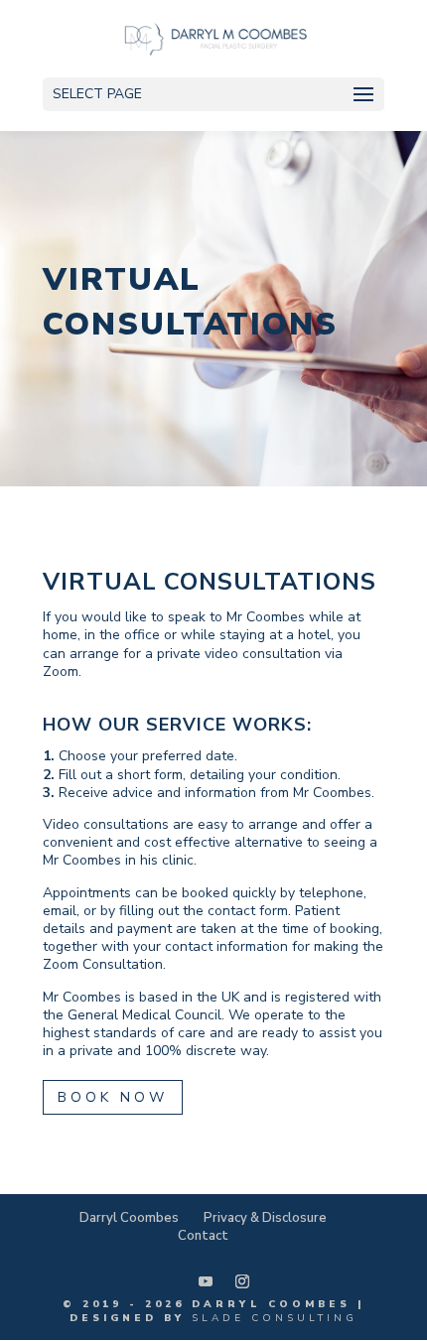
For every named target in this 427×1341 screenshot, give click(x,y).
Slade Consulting (274, 1318)
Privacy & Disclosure (265, 1218)
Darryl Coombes (129, 1218)
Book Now (113, 1097)
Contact (203, 1236)
